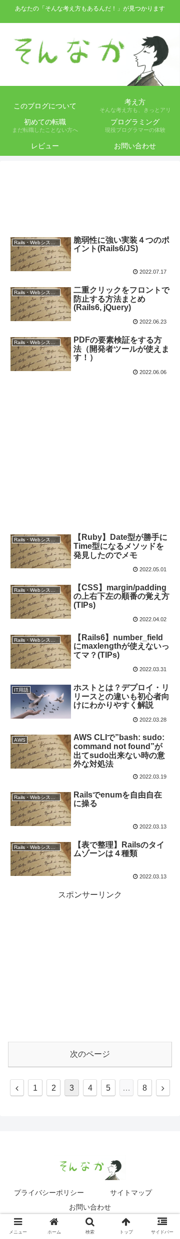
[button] (161, 960)
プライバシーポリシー (49, 1193)
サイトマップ (131, 1193)
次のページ (90, 1054)
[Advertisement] (90, 194)
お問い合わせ (90, 1207)
